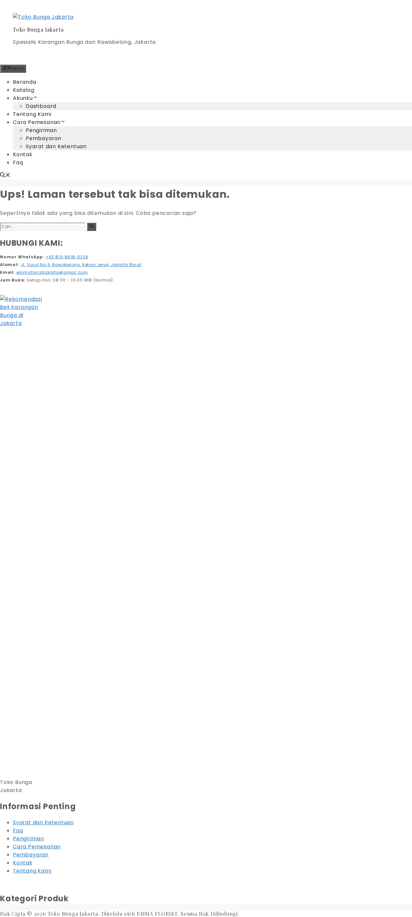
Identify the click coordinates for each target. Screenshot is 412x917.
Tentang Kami (32, 114)
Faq (18, 162)
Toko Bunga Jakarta (38, 29)
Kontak (23, 154)
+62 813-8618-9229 (67, 257)
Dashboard (41, 106)
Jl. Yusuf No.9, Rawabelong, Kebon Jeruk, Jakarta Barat (81, 264)
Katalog (23, 90)
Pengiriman (41, 130)
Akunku (23, 98)
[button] (5, 175)
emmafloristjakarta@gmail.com (52, 272)
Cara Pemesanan (37, 122)
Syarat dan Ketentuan (56, 146)
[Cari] (91, 227)
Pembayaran (43, 138)
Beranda (24, 82)
